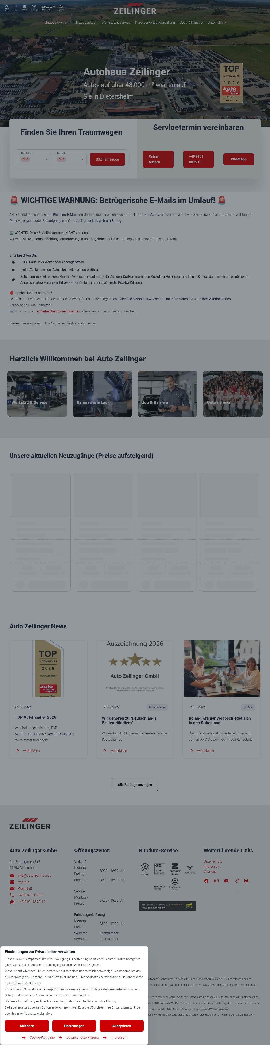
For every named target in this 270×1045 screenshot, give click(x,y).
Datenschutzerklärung (82, 1038)
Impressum (119, 1038)
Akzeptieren (121, 1026)
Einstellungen (74, 1026)
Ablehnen (27, 1026)
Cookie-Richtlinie (42, 1038)
